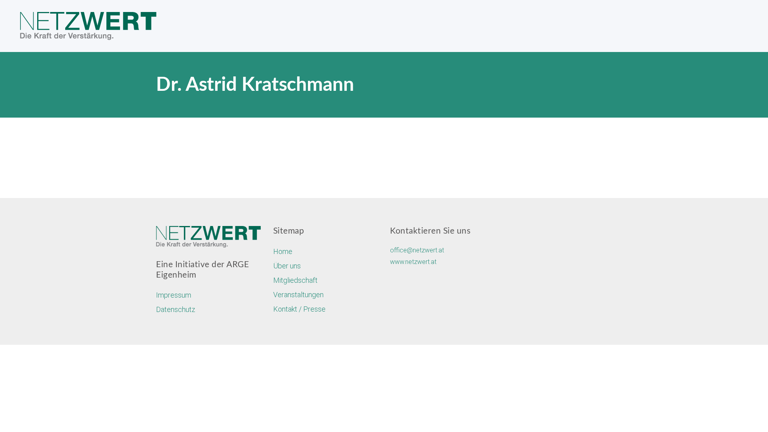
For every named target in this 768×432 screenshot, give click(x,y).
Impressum (173, 295)
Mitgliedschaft (295, 280)
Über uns (287, 266)
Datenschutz (175, 309)
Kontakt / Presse (299, 309)
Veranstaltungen (298, 294)
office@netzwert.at (417, 250)
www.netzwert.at (413, 262)
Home (282, 251)
